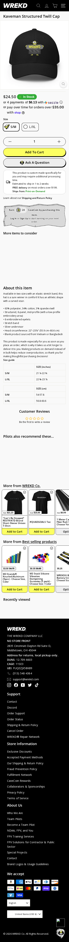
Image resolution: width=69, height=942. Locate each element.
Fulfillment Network (19, 775)
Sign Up (24, 218)
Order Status (15, 719)
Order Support (16, 713)
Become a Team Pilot (21, 825)
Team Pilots (14, 819)
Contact (12, 701)
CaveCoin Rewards (19, 781)
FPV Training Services (20, 836)
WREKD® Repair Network (23, 737)
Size (5, 119)
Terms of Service (18, 798)
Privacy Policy (15, 792)
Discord (12, 707)
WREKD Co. (31, 485)
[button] (34, 102)
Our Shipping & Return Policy (25, 763)
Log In (13, 218)
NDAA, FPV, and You (20, 830)
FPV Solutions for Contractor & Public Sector (30, 844)
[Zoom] (63, 83)
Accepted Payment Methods (25, 757)
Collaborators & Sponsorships (26, 786)
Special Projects (17, 852)
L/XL (32, 127)
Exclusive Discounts (19, 751)
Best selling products (39, 541)
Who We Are (15, 813)
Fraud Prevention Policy (22, 769)
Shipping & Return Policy (22, 725)
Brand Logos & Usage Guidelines (28, 864)
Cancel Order (15, 731)
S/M (13, 127)
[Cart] (54, 5)
